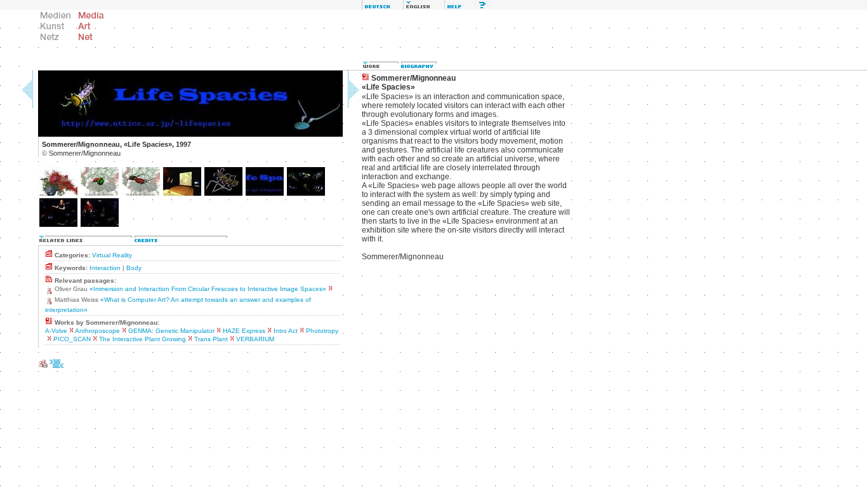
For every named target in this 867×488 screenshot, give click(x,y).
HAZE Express (244, 330)
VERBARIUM (255, 339)
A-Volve (56, 330)
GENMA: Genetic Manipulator (171, 330)
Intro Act (286, 330)
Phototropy (322, 330)
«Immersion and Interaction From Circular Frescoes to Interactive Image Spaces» (207, 288)
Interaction (105, 267)
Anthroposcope (97, 330)
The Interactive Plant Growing (142, 339)
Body (134, 267)
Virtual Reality (112, 255)
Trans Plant (211, 339)
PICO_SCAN (72, 339)
